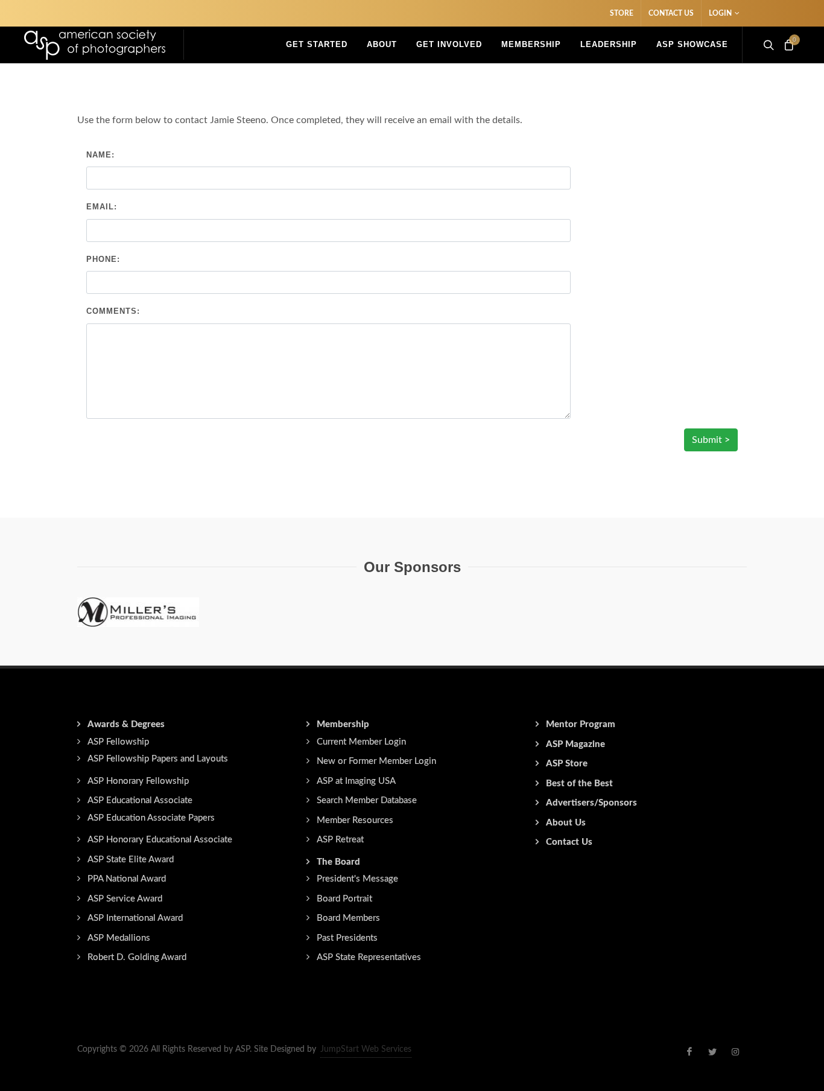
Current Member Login (361, 741)
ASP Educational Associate (139, 800)
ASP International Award (135, 918)
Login (720, 13)
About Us (566, 822)
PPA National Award (126, 878)
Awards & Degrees (126, 724)
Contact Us (671, 13)
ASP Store (567, 763)
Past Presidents (347, 938)
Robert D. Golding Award (136, 957)
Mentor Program (580, 724)
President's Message (357, 878)
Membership (343, 724)
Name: (100, 154)
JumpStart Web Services (365, 1049)
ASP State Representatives (369, 957)
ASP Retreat (340, 839)
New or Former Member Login (376, 761)
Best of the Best (579, 783)
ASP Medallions (118, 938)
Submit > (711, 440)
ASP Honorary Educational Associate (159, 839)
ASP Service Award (124, 898)
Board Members (348, 918)
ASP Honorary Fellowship (138, 781)
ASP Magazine (575, 744)
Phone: (103, 259)
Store (621, 13)
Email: (101, 206)
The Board (338, 862)
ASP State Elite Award (130, 859)
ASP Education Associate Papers (151, 817)
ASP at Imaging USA (356, 781)
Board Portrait (344, 898)
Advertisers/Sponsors (591, 802)
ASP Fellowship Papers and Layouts (157, 758)
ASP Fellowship (118, 741)
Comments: (113, 311)
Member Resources (355, 820)
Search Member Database (367, 800)
